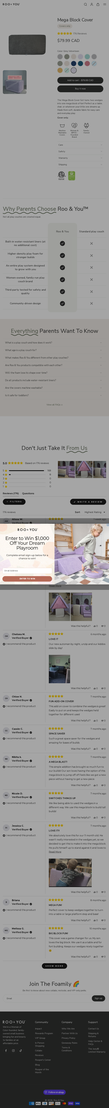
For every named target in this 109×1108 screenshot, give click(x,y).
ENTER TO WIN (27, 579)
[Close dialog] (108, 525)
